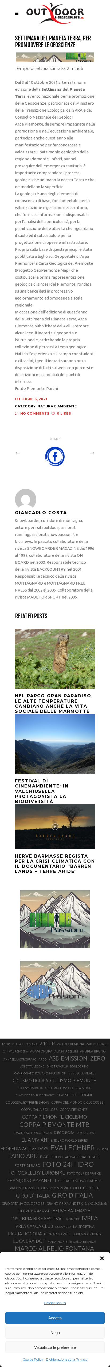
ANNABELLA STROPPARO (20, 1059)
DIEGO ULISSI (86, 1132)
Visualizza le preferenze (55, 1347)
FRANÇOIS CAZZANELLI (31, 1180)
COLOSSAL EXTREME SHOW (27, 1102)
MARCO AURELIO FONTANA (54, 1248)
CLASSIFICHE (67, 1095)
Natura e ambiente (57, 406)
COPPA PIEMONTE (74, 1109)
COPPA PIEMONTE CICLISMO (54, 1117)
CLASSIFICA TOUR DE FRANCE (34, 1095)
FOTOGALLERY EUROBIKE (36, 1172)
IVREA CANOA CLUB (33, 1226)
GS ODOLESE (96, 1203)
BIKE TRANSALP (57, 1066)
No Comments (34, 413)
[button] (102, 1258)
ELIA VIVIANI (35, 1139)
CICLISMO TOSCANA (59, 1088)
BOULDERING (79, 1066)
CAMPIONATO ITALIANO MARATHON (40, 1073)
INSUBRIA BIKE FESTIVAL (37, 1218)
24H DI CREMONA (70, 1044)
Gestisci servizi (55, 1303)
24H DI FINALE (96, 1044)
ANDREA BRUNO (93, 1051)
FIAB (44, 1156)
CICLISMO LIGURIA (30, 1080)
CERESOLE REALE (81, 1073)
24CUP (47, 1043)
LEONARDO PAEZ (57, 1234)
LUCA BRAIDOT (29, 1241)
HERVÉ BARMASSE (71, 1210)
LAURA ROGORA (25, 1233)
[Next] (80, 453)
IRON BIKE (73, 1219)
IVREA (90, 1218)
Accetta (55, 1318)
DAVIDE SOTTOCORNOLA (33, 1132)
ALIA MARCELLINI (66, 1051)
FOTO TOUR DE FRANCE (84, 1173)
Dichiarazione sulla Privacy (67, 1359)
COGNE (86, 1095)
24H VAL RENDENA (15, 1051)
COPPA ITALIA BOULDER (39, 1109)
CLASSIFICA (83, 1088)
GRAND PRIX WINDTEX (64, 1203)
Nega (55, 1332)
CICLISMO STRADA (30, 1088)
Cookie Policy (33, 1359)
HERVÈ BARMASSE (34, 1211)
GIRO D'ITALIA (33, 1195)
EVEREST (102, 1149)
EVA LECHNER (72, 1147)
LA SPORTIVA (84, 1226)
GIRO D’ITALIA (72, 1195)
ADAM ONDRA (41, 1051)
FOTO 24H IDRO (68, 1164)
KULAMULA (63, 1226)
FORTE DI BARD (27, 1165)
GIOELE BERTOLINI (85, 1188)
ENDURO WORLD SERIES (69, 1140)
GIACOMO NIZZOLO (24, 1188)
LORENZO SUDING (87, 1234)
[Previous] (29, 453)
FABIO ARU (23, 1156)
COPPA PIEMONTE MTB (54, 1124)
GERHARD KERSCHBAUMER (79, 1181)
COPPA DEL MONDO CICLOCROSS (77, 1102)
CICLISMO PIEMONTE (73, 1080)
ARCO (43, 1059)
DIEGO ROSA (64, 1133)
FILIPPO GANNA (63, 1157)
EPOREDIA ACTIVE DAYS (24, 1148)
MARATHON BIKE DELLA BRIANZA (72, 1241)
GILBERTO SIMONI (54, 1188)
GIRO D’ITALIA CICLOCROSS (23, 1203)
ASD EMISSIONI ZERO (77, 1058)
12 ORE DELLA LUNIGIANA (19, 1044)
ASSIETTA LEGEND (32, 1066)
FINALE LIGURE (89, 1157)
